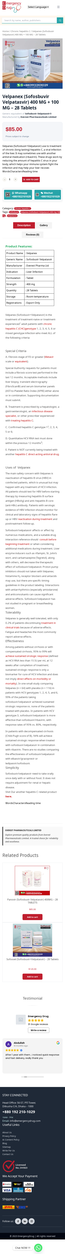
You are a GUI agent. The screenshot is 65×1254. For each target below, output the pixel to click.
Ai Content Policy (10, 1139)
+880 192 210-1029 (18, 1111)
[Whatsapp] (38, 1248)
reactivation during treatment (35, 519)
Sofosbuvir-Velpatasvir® (38, 113)
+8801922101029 (21, 196)
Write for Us (8, 1150)
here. (8, 796)
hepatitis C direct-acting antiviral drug (37, 454)
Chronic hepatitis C (20, 31)
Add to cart (32, 179)
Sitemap (6, 1146)
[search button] (60, 20)
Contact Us (7, 1154)
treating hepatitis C (22, 420)
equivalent (21, 361)
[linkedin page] (25, 1221)
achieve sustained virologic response (26, 656)
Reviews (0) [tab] (32, 234)
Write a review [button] (38, 1030)
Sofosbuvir (14, 212)
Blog (4, 1143)
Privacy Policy (9, 1136)
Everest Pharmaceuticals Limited (38, 116)
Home (5, 31)
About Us (7, 1132)
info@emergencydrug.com (25, 1120)
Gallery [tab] (44, 225)
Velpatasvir (12, 215)
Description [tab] (24, 225)
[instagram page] (32, 1221)
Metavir (49, 357)
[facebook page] (18, 1221)
